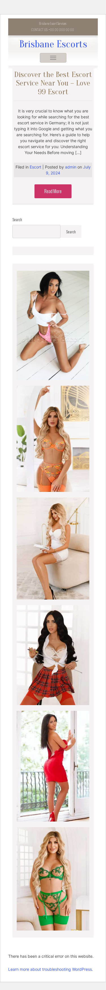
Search (17, 219)
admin (71, 167)
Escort (35, 167)
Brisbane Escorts (53, 44)
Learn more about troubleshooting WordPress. (50, 969)
